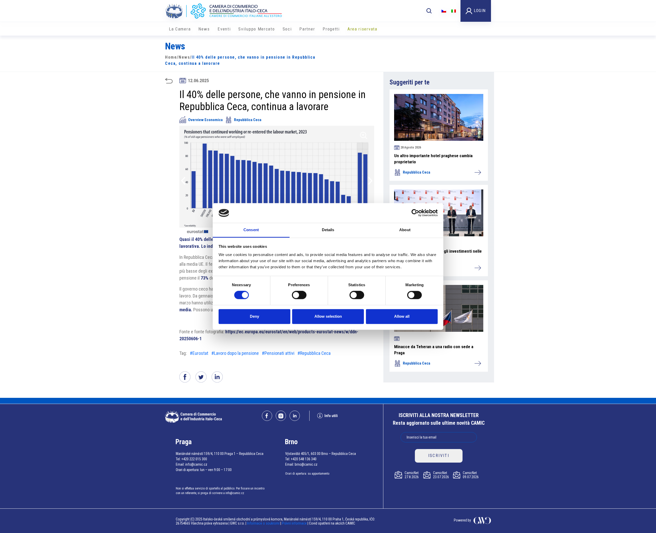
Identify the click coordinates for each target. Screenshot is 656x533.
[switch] (299, 295)
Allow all (401, 316)
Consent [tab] (251, 230)
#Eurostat (199, 353)
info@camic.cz (196, 464)
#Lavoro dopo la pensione (235, 353)
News (204, 28)
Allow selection (328, 316)
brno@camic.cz (306, 464)
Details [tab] (328, 230)
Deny (254, 316)
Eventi (224, 28)
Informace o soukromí (263, 523)
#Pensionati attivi (278, 353)
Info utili (331, 416)
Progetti (331, 28)
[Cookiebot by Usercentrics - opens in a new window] (415, 213)
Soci (287, 28)
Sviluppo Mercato (256, 28)
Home (171, 57)
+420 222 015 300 (194, 459)
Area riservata (362, 28)
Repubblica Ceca (247, 120)
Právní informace (294, 523)
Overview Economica (205, 120)
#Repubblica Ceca (314, 353)
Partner (307, 28)
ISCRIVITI (438, 455)
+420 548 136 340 (303, 459)
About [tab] (405, 230)
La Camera (180, 28)
